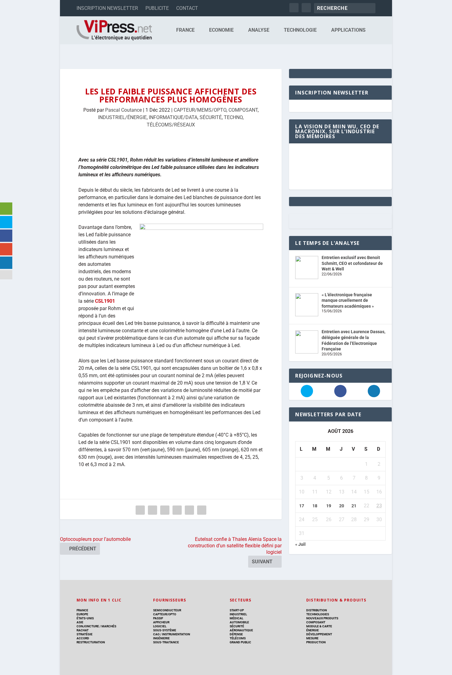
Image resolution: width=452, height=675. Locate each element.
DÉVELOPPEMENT (319, 634)
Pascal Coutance (123, 110)
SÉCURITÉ (211, 117)
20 (341, 505)
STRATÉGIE (85, 634)
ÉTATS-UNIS (85, 618)
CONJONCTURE (88, 626)
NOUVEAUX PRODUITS (322, 618)
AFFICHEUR (161, 622)
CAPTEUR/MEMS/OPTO (200, 110)
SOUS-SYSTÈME (164, 630)
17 (301, 505)
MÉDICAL (236, 618)
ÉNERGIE (312, 630)
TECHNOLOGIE (300, 30)
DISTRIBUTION (316, 610)
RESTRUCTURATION (91, 642)
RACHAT (83, 630)
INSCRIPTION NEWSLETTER (107, 8)
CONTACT (187, 8)
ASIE (80, 622)
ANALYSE (258, 30)
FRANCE (185, 30)
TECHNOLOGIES (317, 614)
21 (353, 505)
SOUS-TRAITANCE (166, 642)
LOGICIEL (159, 626)
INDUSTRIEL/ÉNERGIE (122, 117)
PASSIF (158, 618)
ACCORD (83, 638)
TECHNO (233, 117)
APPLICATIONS (348, 30)
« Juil (300, 544)
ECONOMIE (221, 30)
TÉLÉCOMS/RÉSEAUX (171, 125)
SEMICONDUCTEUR (167, 610)
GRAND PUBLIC (240, 642)
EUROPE (82, 614)
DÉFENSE (236, 634)
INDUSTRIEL (238, 614)
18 (314, 505)
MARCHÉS (108, 626)
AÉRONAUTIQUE (241, 630)
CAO (156, 634)
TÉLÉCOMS (238, 638)
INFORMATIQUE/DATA (173, 117)
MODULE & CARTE (319, 626)
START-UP (237, 610)
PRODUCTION (316, 642)
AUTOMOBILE (239, 622)
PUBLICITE (157, 8)
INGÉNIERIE (161, 638)
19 (328, 505)
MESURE (312, 638)
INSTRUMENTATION (175, 634)
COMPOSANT (243, 110)
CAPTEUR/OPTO (164, 614)
